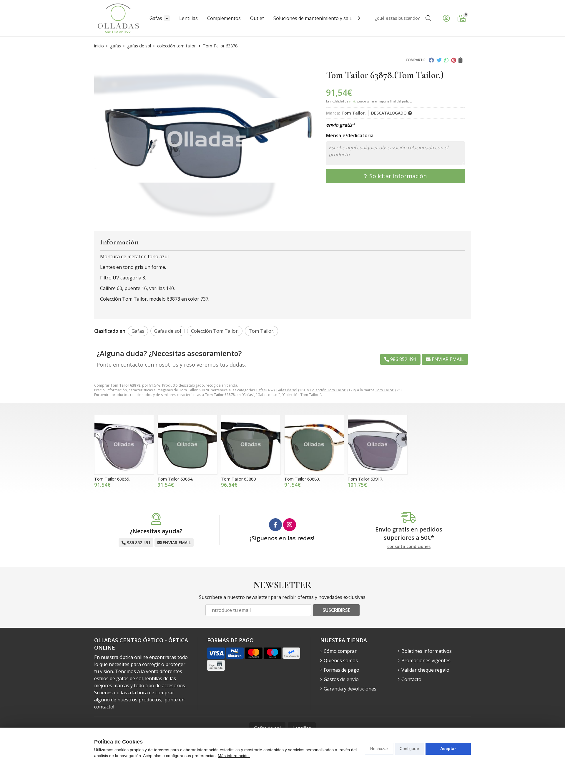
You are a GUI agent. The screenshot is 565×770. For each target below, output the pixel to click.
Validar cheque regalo (425, 670)
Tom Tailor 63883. (302, 479)
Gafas (155, 18)
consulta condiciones (409, 546)
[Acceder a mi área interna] (446, 18)
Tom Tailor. (384, 390)
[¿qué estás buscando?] (403, 18)
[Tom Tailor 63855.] (124, 444)
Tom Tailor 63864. (175, 479)
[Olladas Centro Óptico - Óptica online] (118, 18)
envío (352, 101)
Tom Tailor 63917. (365, 479)
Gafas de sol (286, 390)
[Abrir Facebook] (275, 525)
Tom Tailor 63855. (112, 479)
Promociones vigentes (426, 660)
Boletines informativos (426, 651)
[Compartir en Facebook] (431, 60)
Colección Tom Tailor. (328, 390)
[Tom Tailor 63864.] (187, 444)
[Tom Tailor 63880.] (250, 444)
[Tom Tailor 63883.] (314, 444)
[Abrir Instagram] (289, 525)
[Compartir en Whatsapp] (446, 60)
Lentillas (188, 18)
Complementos (224, 18)
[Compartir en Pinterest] (453, 60)
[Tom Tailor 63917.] (377, 444)
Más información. (234, 755)
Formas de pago (341, 670)
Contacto (411, 679)
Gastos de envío (341, 679)
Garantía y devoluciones (350, 688)
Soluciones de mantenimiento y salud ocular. (322, 18)
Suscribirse (336, 610)
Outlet (257, 18)
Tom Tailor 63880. (239, 479)
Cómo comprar (340, 651)
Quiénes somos (341, 660)
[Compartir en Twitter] (439, 60)
